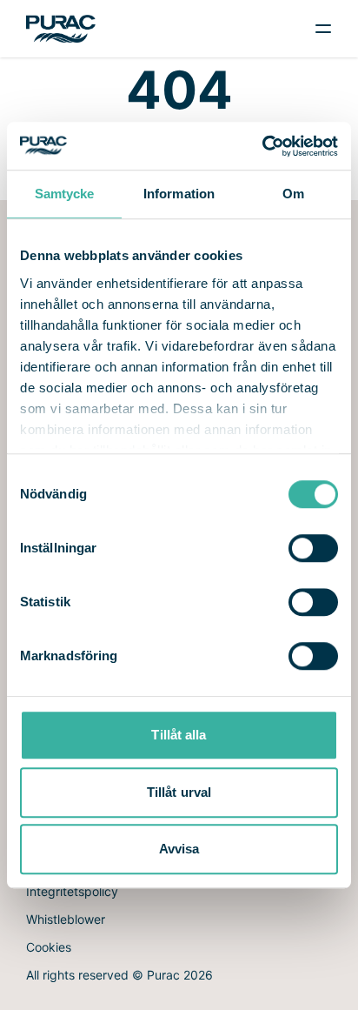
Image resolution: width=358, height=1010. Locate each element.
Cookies (48, 947)
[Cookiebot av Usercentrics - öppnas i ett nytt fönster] (262, 146)
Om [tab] (293, 193)
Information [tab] (179, 193)
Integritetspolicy (72, 891)
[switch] (313, 548)
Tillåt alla (178, 734)
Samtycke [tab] (65, 193)
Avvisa (179, 848)
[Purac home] (61, 28)
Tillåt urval (179, 792)
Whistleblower (65, 919)
